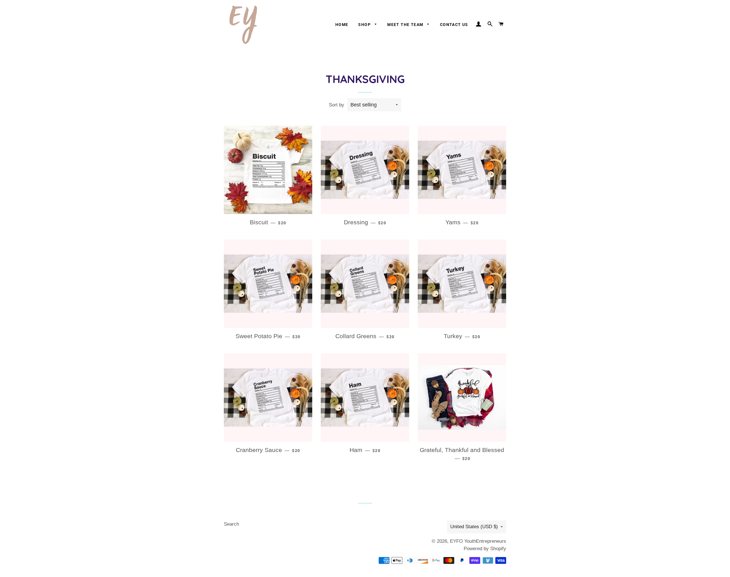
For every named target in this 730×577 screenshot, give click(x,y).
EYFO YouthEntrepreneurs (478, 541)
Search (231, 524)
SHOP (365, 24)
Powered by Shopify (485, 548)
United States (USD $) (474, 526)
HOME (341, 24)
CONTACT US (454, 24)
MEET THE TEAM (406, 24)
